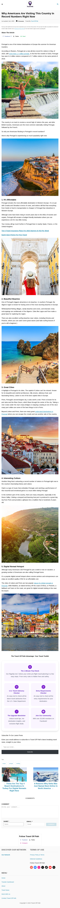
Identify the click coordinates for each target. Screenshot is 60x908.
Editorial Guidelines (36, 859)
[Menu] (2, 4)
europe (4, 763)
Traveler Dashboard (8, 882)
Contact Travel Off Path (9, 898)
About (3, 886)
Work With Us (6, 894)
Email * (29, 821)
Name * (6, 821)
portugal (11, 763)
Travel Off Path (34, 21)
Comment (5, 804)
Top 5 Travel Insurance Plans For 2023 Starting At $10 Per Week (25, 231)
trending (18, 763)
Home (3, 878)
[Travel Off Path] (29, 4)
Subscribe (30, 752)
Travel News (5, 890)
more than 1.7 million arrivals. (19, 54)
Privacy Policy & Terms (37, 855)
